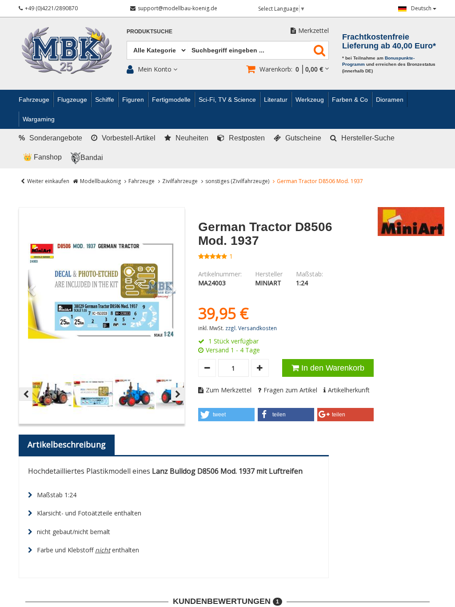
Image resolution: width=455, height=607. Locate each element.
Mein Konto (154, 69)
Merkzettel (313, 30)
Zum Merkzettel (228, 390)
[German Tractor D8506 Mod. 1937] (101, 290)
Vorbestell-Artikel (129, 138)
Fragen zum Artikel (290, 390)
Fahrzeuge (141, 181)
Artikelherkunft (349, 390)
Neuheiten (192, 138)
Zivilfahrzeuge (180, 181)
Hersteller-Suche (368, 138)
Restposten (247, 138)
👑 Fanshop (42, 157)
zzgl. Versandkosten (251, 327)
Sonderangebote (50, 138)
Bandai (91, 157)
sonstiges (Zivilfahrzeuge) (237, 181)
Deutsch (422, 8)
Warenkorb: (291, 69)
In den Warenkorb (332, 367)
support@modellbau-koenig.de (177, 8)
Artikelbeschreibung (67, 444)
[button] (226, 414)
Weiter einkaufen (48, 181)
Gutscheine (303, 138)
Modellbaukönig (100, 181)
